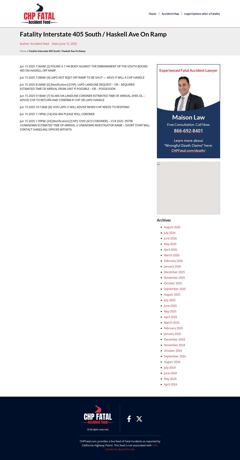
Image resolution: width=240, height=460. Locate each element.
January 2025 (172, 334)
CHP (154, 445)
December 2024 (174, 339)
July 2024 (170, 367)
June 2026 (170, 238)
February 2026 (173, 261)
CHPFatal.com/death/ (188, 150)
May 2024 (170, 379)
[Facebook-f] (129, 418)
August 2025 (172, 294)
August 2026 (172, 227)
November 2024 (174, 345)
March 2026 (171, 255)
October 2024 (173, 351)
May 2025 (170, 311)
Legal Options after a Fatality (202, 13)
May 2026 (170, 244)
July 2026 (170, 233)
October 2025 (173, 283)
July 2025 (170, 300)
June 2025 (170, 306)
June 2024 (170, 373)
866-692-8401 (188, 130)
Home (152, 13)
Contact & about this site (119, 449)
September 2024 (175, 356)
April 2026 (170, 249)
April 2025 (170, 317)
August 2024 (172, 362)
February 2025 (173, 328)
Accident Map (170, 13)
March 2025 (171, 323)
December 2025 (174, 272)
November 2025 (174, 278)
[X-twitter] (139, 418)
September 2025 (175, 289)
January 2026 (172, 266)
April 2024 (170, 384)
